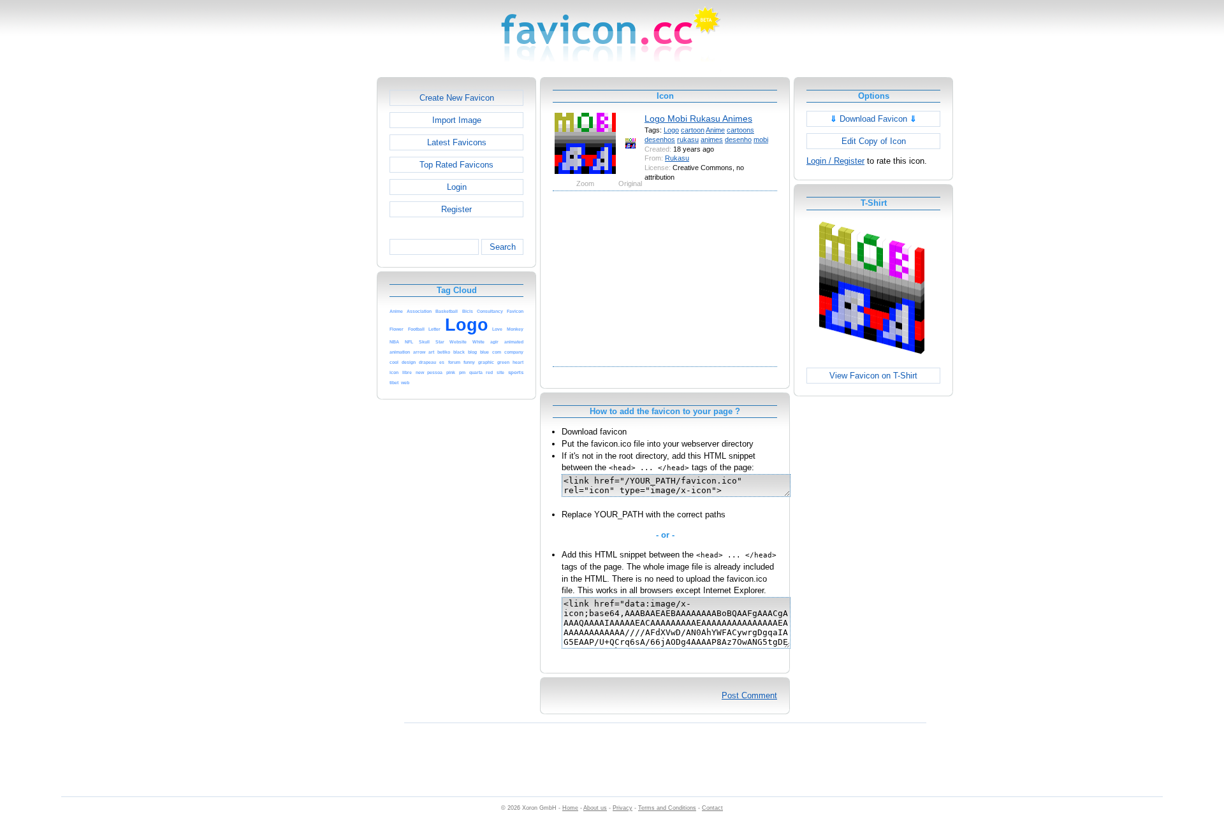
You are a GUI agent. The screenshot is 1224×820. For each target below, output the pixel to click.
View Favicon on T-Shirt (873, 375)
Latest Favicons (456, 142)
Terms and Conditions (667, 808)
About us (595, 808)
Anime (715, 130)
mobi (761, 139)
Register (456, 209)
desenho (738, 139)
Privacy (622, 808)
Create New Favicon (456, 98)
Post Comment (749, 695)
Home (570, 808)
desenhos (660, 139)
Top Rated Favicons (456, 164)
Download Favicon (873, 119)
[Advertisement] (322, 268)
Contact (712, 808)
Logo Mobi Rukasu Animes (698, 118)
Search (503, 247)
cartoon (692, 130)
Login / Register (835, 161)
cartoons (740, 130)
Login (457, 187)
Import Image (456, 120)
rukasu (688, 139)
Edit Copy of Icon (873, 141)
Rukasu (677, 158)
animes (712, 139)
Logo (671, 130)
